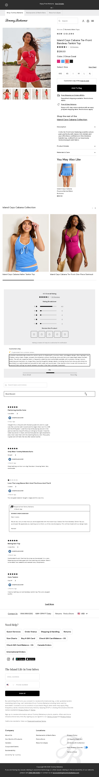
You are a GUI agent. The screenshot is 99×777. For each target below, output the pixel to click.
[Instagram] (8, 659)
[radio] (58, 61)
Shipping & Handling (50, 632)
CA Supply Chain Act (74, 739)
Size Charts (12, 638)
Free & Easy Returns (68, 104)
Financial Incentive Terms (36, 721)
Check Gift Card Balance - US (52, 638)
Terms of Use (52, 717)
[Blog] (13, 754)
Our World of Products (13, 739)
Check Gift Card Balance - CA (20, 645)
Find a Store (40, 739)
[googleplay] (21, 659)
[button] (51, 7)
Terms (33, 710)
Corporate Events (12, 747)
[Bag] (87, 20)
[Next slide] (95, 208)
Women (60, 29)
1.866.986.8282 (34, 773)
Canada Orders (44, 645)
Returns (67, 632)
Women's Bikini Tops (72, 29)
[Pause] (6, 5)
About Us (8, 735)
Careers (8, 743)
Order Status (31, 632)
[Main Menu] (92, 20)
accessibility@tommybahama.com (66, 773)
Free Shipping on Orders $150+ (73, 95)
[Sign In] (83, 20)
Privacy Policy (23, 710)
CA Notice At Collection (76, 743)
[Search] (67, 21)
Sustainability (10, 750)
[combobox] (10, 685)
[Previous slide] (92, 208)
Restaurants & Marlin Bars (46, 735)
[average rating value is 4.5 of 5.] (63, 47)
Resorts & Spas (42, 743)
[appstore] (30, 659)
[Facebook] (13, 659)
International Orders (16, 652)
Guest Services (14, 632)
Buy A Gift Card (28, 638)
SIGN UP (22, 693)
